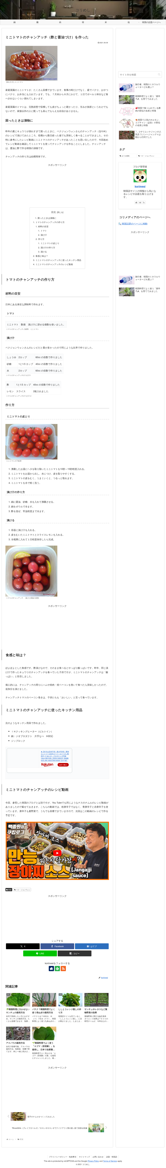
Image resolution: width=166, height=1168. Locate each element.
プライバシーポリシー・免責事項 (62, 1156)
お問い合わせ (98, 1156)
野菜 (9, 890)
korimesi (140, 186)
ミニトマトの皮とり (50, 243)
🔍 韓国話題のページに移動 (132, 223)
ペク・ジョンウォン (23, 890)
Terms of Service (110, 1161)
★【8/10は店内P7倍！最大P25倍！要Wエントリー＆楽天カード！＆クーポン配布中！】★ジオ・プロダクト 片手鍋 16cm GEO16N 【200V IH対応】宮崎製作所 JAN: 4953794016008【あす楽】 (55, 755)
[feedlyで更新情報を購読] (57, 968)
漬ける (44, 251)
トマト (44, 230)
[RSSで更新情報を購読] (63, 968)
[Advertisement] (57, 185)
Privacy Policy (93, 1161)
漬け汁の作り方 (48, 247)
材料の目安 (43, 226)
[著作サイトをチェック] (51, 968)
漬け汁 (44, 234)
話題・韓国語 (111, 1156)
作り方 (41, 239)
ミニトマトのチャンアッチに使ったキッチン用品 (58, 260)
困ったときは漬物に (47, 217)
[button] (74, 953)
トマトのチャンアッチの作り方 (50, 222)
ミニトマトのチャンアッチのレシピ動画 (54, 264)
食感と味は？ (42, 255)
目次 (53, 212)
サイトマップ (84, 1156)
